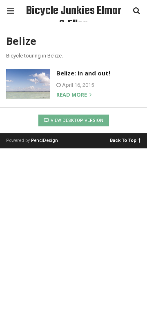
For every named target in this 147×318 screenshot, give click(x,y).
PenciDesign (44, 140)
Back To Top (123, 140)
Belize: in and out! (83, 73)
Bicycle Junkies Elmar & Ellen (73, 12)
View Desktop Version (76, 120)
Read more (72, 95)
